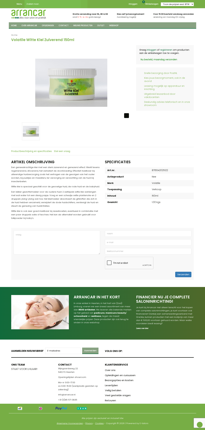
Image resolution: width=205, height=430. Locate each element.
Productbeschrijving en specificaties (31, 151)
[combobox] (53, 4)
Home (14, 35)
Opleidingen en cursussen (120, 375)
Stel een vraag (62, 151)
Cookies (99, 423)
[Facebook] (126, 350)
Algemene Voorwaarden (70, 423)
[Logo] (28, 13)
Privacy (89, 423)
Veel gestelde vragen (118, 395)
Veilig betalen (113, 390)
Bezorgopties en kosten (119, 380)
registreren (166, 49)
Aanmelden (90, 350)
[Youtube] (131, 350)
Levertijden (111, 385)
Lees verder (142, 328)
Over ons (110, 370)
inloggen (151, 49)
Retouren (110, 400)
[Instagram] (137, 350)
